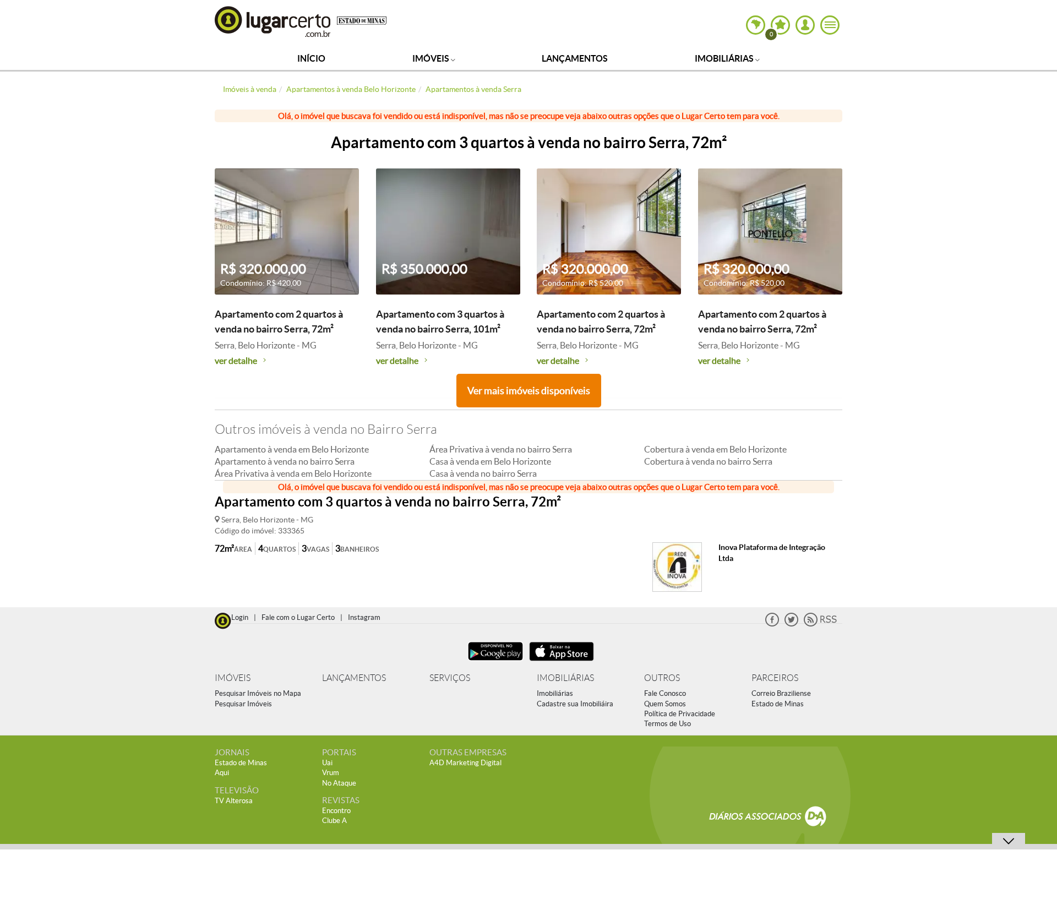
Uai (327, 763)
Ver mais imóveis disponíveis (528, 390)
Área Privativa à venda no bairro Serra (500, 449)
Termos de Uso (667, 724)
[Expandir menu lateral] (830, 25)
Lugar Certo (273, 21)
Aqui (222, 773)
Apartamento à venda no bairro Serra (285, 461)
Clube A (334, 820)
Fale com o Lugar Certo (298, 617)
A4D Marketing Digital (465, 763)
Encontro (336, 811)
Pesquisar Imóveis (243, 704)
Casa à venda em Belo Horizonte (490, 461)
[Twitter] (791, 624)
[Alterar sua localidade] (755, 25)
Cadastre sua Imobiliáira (575, 704)
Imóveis (431, 58)
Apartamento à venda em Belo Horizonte (292, 449)
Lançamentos (575, 58)
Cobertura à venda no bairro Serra (708, 461)
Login (239, 617)
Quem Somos (665, 704)
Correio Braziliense (781, 693)
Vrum (330, 773)
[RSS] (820, 624)
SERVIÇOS (449, 678)
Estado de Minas (777, 704)
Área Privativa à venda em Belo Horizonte (293, 473)
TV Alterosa (234, 801)
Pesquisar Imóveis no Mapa (258, 693)
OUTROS (662, 678)
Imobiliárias (725, 58)
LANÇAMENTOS (354, 678)
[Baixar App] (495, 662)
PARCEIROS (774, 678)
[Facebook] (772, 624)
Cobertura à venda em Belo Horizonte (715, 449)
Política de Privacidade (679, 714)
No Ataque (339, 783)
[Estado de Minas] (361, 20)
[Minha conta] (805, 25)
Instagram (364, 617)
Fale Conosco (665, 693)
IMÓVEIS (232, 678)
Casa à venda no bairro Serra (483, 473)
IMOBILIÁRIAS (565, 678)
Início (311, 58)
